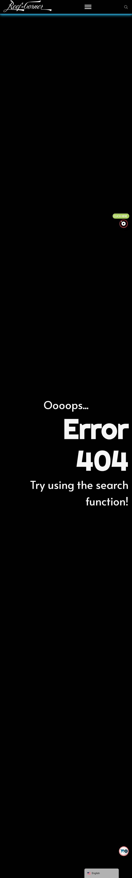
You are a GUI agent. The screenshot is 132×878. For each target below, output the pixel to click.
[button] (124, 851)
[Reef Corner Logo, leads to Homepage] (27, 7)
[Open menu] (88, 7)
